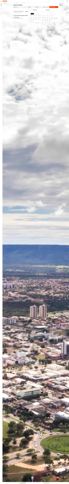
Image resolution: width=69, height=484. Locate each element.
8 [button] (31, 15)
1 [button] (31, 13)
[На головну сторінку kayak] (5, 1)
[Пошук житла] (1, 5)
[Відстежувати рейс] (1, 10)
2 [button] (49, 13)
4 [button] (36, 13)
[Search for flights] (1, 3)
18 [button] (36, 17)
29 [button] (31, 20)
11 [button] (36, 15)
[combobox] (21, 7)
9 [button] (49, 15)
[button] (1, 1)
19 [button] (38, 17)
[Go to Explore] (1, 8)
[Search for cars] (1, 6)
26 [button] (42, 20)
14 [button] (29, 17)
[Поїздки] (1, 12)
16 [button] (49, 17)
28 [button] (29, 20)
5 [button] (38, 13)
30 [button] (33, 20)
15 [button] (31, 17)
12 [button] (38, 15)
